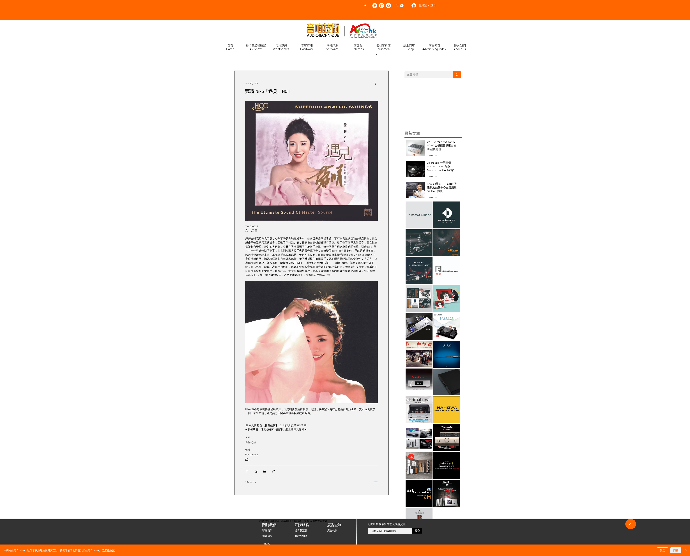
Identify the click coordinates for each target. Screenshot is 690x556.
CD (246, 459)
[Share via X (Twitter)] (255, 471)
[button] (400, 5)
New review (251, 454)
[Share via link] (273, 471)
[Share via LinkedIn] (264, 471)
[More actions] (375, 84)
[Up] (630, 524)
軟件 (247, 449)
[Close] (686, 550)
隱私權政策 (108, 550)
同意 (675, 550)
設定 (662, 550)
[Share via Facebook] (247, 471)
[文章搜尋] (457, 74)
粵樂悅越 (250, 442)
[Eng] (178, 3)
